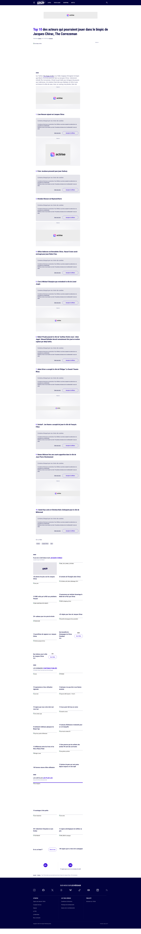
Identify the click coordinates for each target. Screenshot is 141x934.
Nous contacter (36, 918)
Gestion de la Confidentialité (68, 908)
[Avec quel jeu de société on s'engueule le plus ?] (45, 865)
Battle (73, 2)
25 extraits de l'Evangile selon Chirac (70, 577)
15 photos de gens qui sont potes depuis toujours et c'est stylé (69, 765)
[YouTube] (88, 890)
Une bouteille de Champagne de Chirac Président (65, 634)
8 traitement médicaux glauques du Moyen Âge (43, 728)
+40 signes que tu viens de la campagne (71, 849)
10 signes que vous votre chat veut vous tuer (43, 708)
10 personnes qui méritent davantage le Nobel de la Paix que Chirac (70, 595)
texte (52, 543)
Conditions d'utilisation (66, 901)
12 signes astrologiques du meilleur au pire (70, 830)
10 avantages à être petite (40, 810)
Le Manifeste (36, 914)
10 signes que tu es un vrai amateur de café (70, 869)
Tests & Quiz (57, 2)
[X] (52, 890)
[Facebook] (43, 890)
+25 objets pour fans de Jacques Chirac (70, 614)
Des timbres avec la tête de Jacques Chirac (40, 655)
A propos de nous (37, 904)
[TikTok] (79, 890)
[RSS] (107, 890)
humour (38, 543)
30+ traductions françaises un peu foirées (43, 830)
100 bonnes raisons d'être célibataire (44, 767)
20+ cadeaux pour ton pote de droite (43, 616)
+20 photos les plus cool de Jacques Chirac (44, 578)
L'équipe (35, 908)
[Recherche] (107, 2)
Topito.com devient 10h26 (39, 901)
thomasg (51, 38)
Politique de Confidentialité (67, 904)
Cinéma (39, 38)
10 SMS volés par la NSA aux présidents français (45, 598)
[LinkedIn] (97, 890)
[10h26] (41, 2)
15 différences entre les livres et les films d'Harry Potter (43, 748)
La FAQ (34, 911)
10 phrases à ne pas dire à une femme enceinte (70, 688)
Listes (49, 2)
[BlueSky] (70, 890)
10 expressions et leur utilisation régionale (42, 688)
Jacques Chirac (45, 543)
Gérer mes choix (57, 133)
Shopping (65, 2)
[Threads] (61, 890)
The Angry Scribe (48, 76)
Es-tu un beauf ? (38, 849)
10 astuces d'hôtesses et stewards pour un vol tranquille (70, 726)
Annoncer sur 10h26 (91, 901)
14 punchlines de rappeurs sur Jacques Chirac (44, 635)
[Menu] (34, 2)
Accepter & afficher (70, 133)
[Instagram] (34, 890)
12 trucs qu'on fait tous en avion (68, 707)
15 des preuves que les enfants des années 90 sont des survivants (69, 746)
